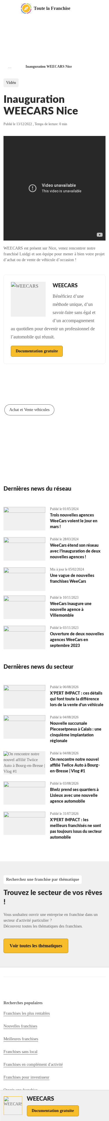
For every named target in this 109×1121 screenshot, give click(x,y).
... (10, 66)
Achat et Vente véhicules (29, 410)
